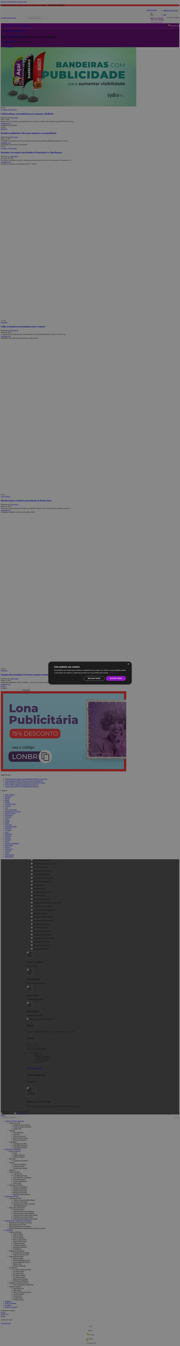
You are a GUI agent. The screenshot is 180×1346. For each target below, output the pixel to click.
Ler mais (112, 673)
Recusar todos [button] (94, 678)
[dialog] (90, 673)
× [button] (128, 664)
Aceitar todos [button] (116, 678)
